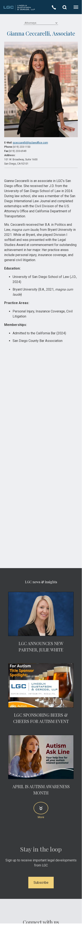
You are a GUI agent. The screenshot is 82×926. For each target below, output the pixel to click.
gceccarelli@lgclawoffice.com (30, 142)
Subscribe (41, 883)
